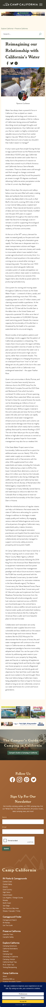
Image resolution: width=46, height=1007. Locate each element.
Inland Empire (7, 895)
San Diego (6, 906)
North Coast (7, 903)
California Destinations (10, 948)
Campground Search (10, 920)
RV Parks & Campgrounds (15, 878)
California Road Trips (10, 962)
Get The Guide (8, 925)
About (5, 976)
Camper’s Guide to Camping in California (23, 753)
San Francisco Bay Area (11, 908)
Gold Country (7, 889)
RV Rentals (6, 923)
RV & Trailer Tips (8, 965)
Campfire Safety (8, 937)
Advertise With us (8, 979)
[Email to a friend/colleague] (16, 64)
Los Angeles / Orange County (13, 897)
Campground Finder (12, 916)
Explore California (7, 28)
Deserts (5, 887)
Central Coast (7, 881)
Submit (6, 848)
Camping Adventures (10, 946)
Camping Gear (8, 954)
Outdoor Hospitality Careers (12, 982)
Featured (5, 951)
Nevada (5, 900)
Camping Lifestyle (9, 959)
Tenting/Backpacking (10, 967)
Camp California (10, 973)
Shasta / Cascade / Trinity (11, 911)
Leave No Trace (8, 934)
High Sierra (6, 892)
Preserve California (21, 28)
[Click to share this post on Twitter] (11, 64)
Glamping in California (10, 956)
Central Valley (7, 884)
